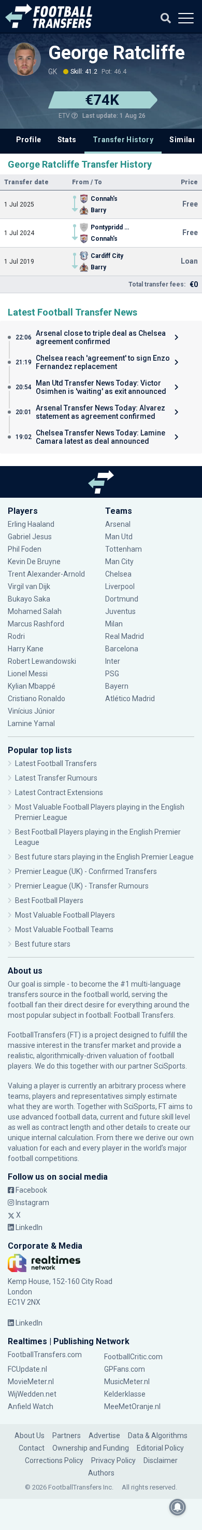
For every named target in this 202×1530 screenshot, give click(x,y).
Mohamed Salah (35, 611)
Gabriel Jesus (30, 536)
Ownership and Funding (90, 1448)
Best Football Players (49, 900)
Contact (32, 1448)
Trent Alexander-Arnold (46, 574)
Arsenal (118, 524)
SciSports (169, 1066)
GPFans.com (124, 1369)
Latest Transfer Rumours (56, 778)
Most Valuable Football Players (65, 915)
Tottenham (123, 549)
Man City (119, 561)
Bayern (116, 686)
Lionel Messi (28, 674)
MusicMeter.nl (127, 1381)
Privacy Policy (113, 1460)
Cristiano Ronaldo (36, 698)
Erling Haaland (31, 524)
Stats (67, 139)
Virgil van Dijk (30, 586)
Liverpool (120, 586)
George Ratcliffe (116, 53)
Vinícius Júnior (31, 711)
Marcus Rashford (36, 624)
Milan (114, 624)
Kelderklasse (125, 1394)
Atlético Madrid (130, 698)
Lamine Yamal (31, 723)
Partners (66, 1435)
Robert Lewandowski (42, 661)
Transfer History (123, 139)
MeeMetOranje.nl (132, 1406)
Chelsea (118, 574)
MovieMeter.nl (31, 1381)
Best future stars (42, 944)
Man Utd (119, 536)
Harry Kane (26, 649)
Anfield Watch (30, 1406)
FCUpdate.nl (27, 1369)
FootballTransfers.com (45, 1354)
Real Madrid (124, 636)
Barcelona (121, 649)
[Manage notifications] (177, 1507)
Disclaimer (160, 1460)
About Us (30, 1435)
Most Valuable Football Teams (64, 929)
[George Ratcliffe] (24, 59)
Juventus (120, 611)
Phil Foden (24, 549)
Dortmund (121, 599)
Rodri (16, 636)
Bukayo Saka (29, 599)
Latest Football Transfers (56, 763)
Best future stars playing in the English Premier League (104, 857)
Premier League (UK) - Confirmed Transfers (86, 871)
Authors (101, 1473)
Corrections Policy (54, 1460)
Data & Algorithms (157, 1435)
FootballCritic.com (133, 1357)
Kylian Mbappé (32, 686)
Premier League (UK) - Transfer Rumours (82, 886)
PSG (112, 674)
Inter (112, 661)
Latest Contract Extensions (59, 792)
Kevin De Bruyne (34, 561)
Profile (28, 139)
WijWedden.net (32, 1394)
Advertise (104, 1435)
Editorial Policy (160, 1448)
